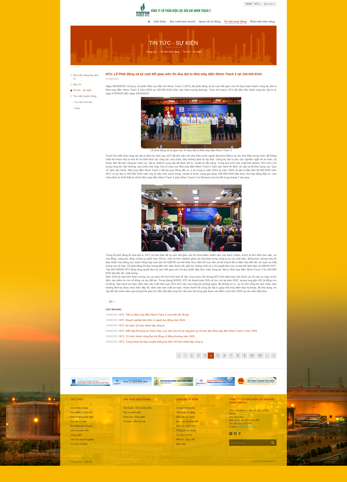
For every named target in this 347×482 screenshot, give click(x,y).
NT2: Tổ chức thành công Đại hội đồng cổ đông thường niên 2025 (150, 338)
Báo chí (77, 87)
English (270, 4)
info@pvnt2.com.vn (246, 429)
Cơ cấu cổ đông (78, 446)
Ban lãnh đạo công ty (81, 428)
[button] (141, 22)
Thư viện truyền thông (84, 98)
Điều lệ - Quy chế (185, 442)
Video (77, 111)
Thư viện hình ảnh (83, 104)
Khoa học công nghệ (134, 419)
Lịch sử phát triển (79, 433)
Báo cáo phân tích (185, 428)
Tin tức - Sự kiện (82, 92)
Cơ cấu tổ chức (78, 424)
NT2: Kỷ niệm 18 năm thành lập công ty (135, 328)
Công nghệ (76, 437)
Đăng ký (272, 445)
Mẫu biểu (181, 446)
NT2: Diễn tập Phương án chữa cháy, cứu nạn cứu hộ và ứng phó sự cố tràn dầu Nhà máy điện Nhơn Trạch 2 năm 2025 (181, 333)
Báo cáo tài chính (185, 419)
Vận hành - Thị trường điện (137, 410)
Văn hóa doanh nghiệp (82, 442)
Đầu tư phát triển (132, 415)
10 (251, 357)
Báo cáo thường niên (187, 424)
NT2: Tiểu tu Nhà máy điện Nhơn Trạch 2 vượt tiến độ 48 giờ (147, 317)
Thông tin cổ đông (185, 415)
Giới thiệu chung (79, 410)
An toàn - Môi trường (134, 424)
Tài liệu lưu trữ (184, 437)
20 (260, 357)
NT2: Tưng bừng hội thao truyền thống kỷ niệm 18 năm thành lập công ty (154, 344)
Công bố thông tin (185, 410)
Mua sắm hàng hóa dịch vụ (85, 79)
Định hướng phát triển (81, 419)
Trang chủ (76, 464)
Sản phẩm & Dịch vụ (81, 415)
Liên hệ (88, 464)
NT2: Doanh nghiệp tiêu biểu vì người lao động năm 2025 (145, 322)
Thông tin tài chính (186, 433)
